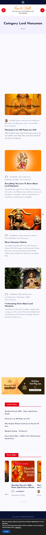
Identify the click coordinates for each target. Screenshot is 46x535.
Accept (6, 531)
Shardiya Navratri (21, 464)
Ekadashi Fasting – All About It (16, 431)
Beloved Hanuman (25, 294)
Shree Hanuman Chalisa (16, 242)
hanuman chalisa (30, 235)
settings (18, 527)
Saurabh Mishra (14, 120)
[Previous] (21, 500)
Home (23, 29)
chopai (21, 235)
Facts (20, 177)
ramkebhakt (13, 177)
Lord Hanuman (10, 297)
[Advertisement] (23, 62)
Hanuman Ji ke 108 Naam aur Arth (20, 130)
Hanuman (26, 177)
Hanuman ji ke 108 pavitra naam (16, 123)
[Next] (24, 500)
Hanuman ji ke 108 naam (30, 120)
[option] (23, 479)
